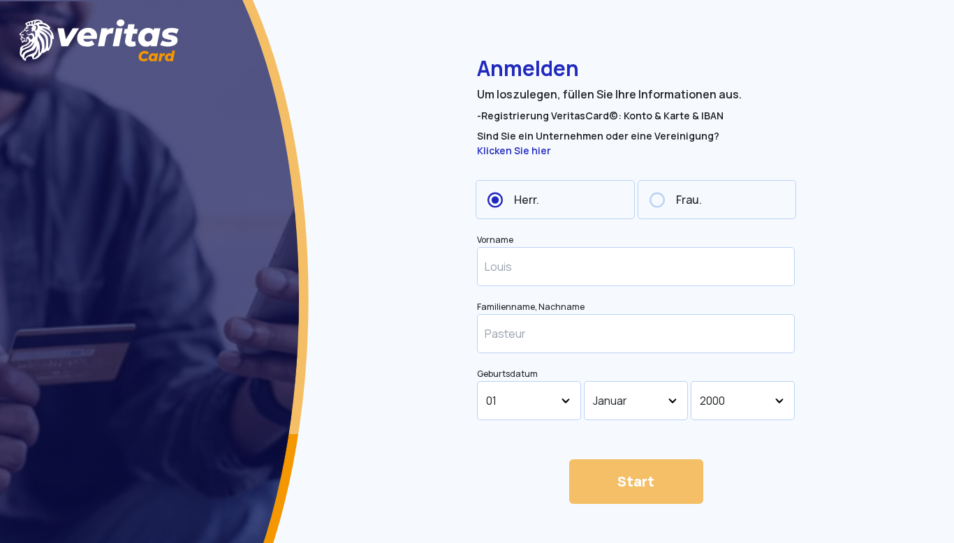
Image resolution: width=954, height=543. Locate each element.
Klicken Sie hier (514, 150)
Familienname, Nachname (531, 307)
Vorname (495, 240)
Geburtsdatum (507, 374)
